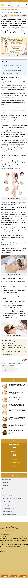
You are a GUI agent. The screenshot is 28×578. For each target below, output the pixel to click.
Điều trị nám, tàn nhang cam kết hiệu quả (11, 498)
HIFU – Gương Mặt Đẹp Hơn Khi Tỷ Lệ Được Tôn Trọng (16, 411)
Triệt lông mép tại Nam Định (8, 370)
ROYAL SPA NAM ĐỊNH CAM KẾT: (10, 73)
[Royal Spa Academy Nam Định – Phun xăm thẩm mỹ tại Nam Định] (14, 5)
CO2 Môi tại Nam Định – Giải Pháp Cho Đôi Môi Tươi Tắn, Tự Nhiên (16, 398)
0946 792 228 (14, 447)
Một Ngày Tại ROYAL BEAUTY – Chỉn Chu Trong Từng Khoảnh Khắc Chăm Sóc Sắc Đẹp (16, 419)
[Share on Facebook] (2, 16)
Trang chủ (3, 12)
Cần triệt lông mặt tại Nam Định (15, 363)
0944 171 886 (14, 455)
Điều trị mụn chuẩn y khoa (8, 495)
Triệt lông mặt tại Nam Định (10, 115)
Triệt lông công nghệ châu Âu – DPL (10, 514)
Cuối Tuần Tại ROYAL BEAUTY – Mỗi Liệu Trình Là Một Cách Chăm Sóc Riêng (16, 385)
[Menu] (2, 5)
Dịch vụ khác (5, 485)
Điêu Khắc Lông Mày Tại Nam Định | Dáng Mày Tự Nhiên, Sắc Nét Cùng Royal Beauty (16, 425)
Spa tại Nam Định (7, 343)
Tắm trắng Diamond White (8, 508)
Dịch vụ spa (5, 488)
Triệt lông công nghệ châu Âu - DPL (14, 12)
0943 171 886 (14, 462)
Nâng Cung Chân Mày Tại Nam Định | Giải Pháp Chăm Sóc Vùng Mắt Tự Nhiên (16, 432)
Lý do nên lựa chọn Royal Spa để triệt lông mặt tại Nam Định (13, 71)
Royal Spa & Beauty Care (10, 341)
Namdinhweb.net (18, 572)
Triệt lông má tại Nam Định (8, 365)
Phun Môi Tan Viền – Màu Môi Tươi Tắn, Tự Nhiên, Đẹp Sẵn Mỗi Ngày (16, 405)
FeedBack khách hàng (7, 501)
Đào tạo (4, 492)
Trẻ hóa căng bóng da (7, 511)
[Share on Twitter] (4, 16)
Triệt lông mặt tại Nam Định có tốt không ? (12, 65)
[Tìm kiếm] (26, 5)
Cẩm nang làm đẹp (6, 479)
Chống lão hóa (5, 482)
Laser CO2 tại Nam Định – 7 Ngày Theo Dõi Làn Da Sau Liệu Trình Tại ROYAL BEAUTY (16, 392)
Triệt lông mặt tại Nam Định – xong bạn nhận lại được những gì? (14, 67)
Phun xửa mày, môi (6, 505)
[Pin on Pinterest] (6, 16)
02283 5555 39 (14, 470)
